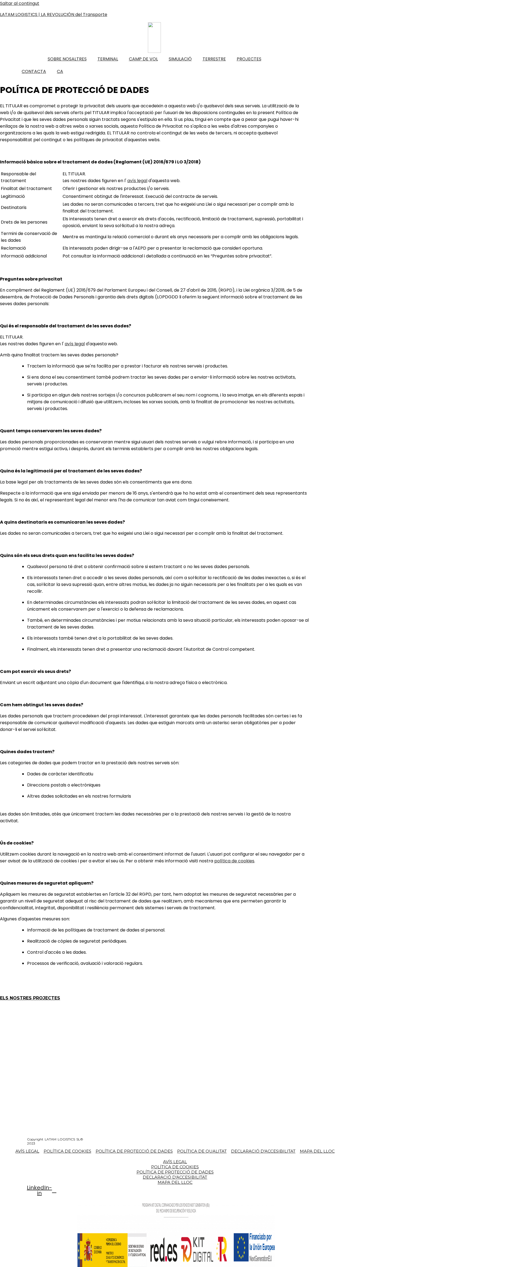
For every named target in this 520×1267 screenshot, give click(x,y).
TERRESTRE (214, 59)
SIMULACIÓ (180, 59)
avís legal (137, 181)
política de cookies (234, 861)
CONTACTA (34, 71)
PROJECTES (249, 59)
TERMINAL (108, 59)
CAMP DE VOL (143, 59)
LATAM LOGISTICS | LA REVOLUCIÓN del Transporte (53, 14)
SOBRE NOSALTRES (67, 59)
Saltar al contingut (19, 3)
